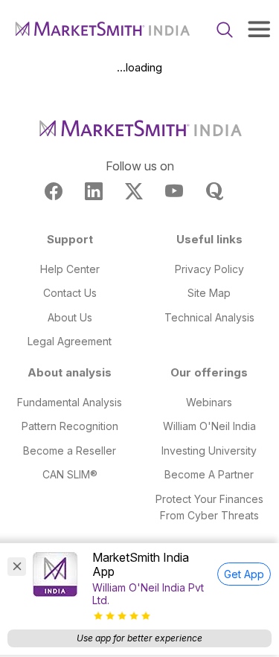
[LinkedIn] (94, 191)
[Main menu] (259, 29)
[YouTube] (174, 191)
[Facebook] (53, 191)
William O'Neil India (209, 426)
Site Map (209, 292)
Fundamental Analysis (69, 402)
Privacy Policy (209, 269)
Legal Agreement (70, 341)
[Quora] (214, 191)
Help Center (70, 269)
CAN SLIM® (69, 474)
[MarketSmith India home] (102, 29)
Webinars (209, 402)
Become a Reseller (69, 450)
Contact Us (70, 292)
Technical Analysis (209, 317)
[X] (134, 191)
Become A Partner (209, 474)
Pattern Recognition (70, 426)
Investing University (209, 450)
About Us (70, 317)
